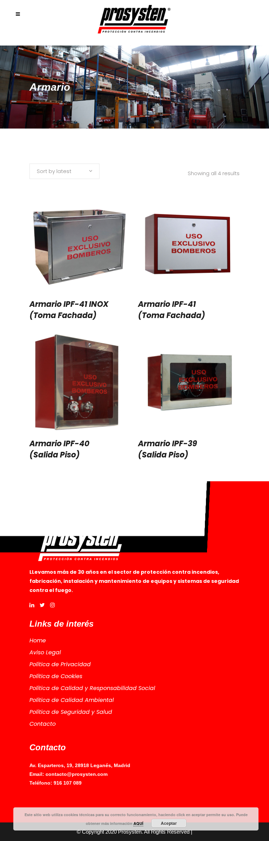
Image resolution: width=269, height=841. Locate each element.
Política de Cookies (55, 676)
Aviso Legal (45, 652)
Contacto (42, 724)
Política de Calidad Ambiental (71, 700)
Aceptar (169, 823)
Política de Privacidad (60, 664)
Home (37, 640)
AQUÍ (138, 823)
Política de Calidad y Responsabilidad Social (92, 688)
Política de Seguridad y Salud (70, 712)
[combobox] (64, 171)
